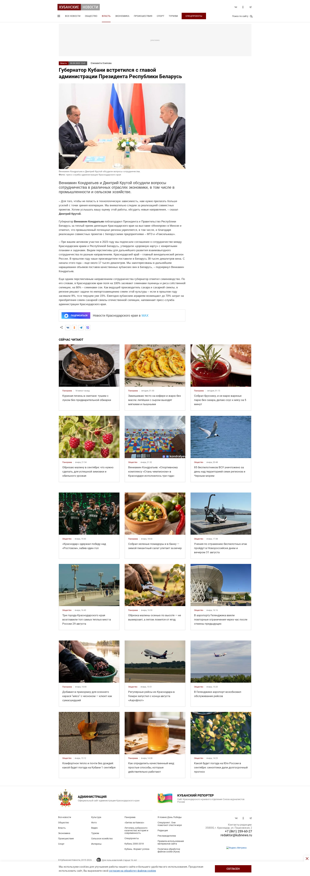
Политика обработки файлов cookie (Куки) (169, 850)
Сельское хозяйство (102, 838)
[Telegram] (81, 327)
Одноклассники (243, 7)
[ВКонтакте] (67, 327)
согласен (233, 868)
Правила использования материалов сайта (171, 842)
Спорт (160, 16)
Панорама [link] (67, 391)
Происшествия (143, 16)
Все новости (72, 16)
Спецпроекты (194, 16)
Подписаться (79, 315)
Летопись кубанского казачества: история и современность (136, 830)
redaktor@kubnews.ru (236, 835)
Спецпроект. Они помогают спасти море (170, 823)
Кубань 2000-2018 (134, 843)
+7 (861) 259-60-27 (238, 831)
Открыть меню (59, 16)
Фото (94, 822)
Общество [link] (132, 462)
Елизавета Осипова (101, 63)
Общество (91, 16)
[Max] (87, 327)
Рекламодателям (167, 835)
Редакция (163, 830)
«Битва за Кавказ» (134, 822)
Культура (96, 817)
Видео (94, 828)
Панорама (129, 817)
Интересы (96, 844)
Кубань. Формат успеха (136, 849)
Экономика (122, 16)
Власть (106, 16)
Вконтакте (235, 7)
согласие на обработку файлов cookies (132, 870)
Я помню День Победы (170, 817)
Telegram (250, 7)
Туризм (173, 16)
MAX (145, 315)
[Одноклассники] (74, 327)
